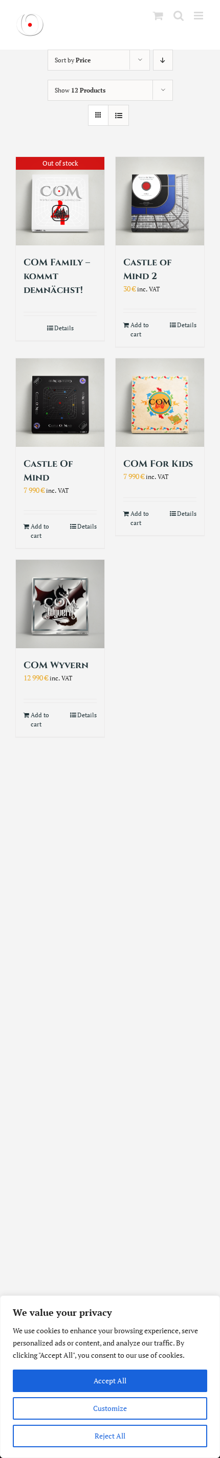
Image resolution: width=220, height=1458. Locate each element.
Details (64, 328)
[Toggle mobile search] (178, 15)
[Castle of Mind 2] (160, 201)
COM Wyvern (56, 665)
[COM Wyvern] (60, 604)
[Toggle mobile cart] (158, 15)
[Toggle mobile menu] (199, 15)
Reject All (110, 1436)
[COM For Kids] (160, 402)
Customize (110, 1408)
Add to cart (139, 329)
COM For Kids (158, 464)
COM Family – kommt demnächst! (57, 276)
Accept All (110, 1380)
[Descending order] (163, 60)
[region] (110, 1376)
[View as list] (118, 115)
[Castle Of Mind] (60, 402)
